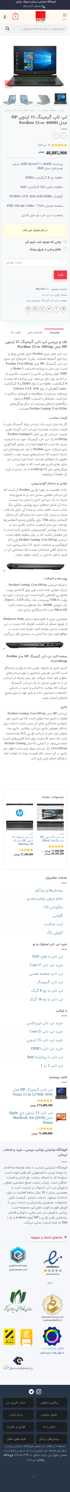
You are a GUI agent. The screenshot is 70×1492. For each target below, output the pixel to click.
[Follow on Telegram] (31, 1392)
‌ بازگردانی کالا (54, 907)
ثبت (60, 275)
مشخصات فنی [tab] (35, 332)
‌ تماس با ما (49, 1427)
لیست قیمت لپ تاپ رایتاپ (19, 110)
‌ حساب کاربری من (16, 1403)
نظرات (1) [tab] (16, 332)
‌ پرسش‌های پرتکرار (49, 890)
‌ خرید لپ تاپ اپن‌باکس (45, 1023)
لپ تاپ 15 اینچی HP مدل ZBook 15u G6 (52, 839)
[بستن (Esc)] (66, 1469)
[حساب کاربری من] (5, 16)
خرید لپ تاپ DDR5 (47, 1048)
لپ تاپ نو (47, 295)
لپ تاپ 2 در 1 (52, 1065)
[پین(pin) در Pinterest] (35, 309)
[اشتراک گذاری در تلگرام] (28, 309)
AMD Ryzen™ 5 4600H (36, 164)
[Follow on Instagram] (38, 1392)
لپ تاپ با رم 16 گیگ (46, 999)
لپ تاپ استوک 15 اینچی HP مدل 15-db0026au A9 (22, 841)
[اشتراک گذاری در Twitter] (49, 309)
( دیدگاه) (44, 145)
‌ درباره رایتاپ (16, 1415)
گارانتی (58, 916)
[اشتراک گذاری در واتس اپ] (63, 309)
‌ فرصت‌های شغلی (16, 1439)
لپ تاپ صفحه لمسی (46, 974)
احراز (49, 1283)
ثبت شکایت (54, 924)
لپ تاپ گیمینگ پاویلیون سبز (42, 300)
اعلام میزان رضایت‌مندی (45, 898)
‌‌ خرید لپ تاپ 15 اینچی (45, 1040)
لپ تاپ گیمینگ (50, 982)
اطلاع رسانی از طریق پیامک (45, 249)
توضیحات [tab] (54, 332)
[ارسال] (7, 29)
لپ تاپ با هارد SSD (48, 956)
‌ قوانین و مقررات (16, 1427)
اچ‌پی (57, 295)
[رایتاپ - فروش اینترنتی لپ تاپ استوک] (40, 16)
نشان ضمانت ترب (52, 1348)
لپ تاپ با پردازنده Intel (45, 1057)
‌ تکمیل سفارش (49, 1415)
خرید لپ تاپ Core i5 (47, 1031)
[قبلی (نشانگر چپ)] (66, 1485)
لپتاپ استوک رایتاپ (52, 110)
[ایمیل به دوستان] (42, 309)
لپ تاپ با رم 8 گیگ (47, 990)
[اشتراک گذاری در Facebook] (56, 309)
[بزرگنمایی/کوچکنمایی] (54, 1469)
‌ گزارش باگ (55, 933)
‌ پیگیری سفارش (50, 1403)
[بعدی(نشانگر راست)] (54, 1485)
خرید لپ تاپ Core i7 (47, 965)
